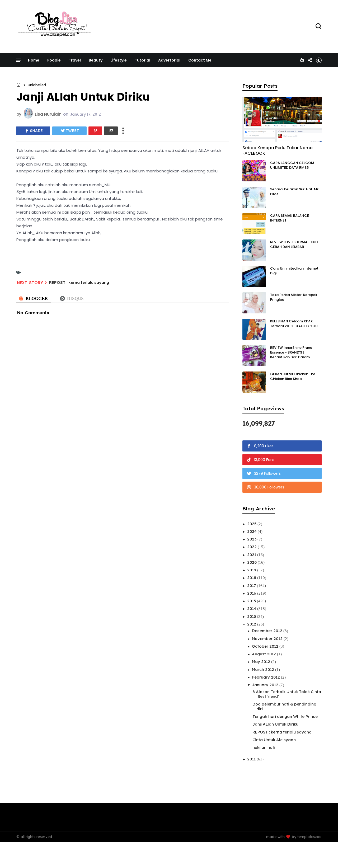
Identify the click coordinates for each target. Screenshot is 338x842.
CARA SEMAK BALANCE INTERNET (289, 218)
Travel (75, 60)
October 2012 (265, 646)
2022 (252, 546)
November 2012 (268, 638)
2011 (252, 758)
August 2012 (264, 653)
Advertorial (169, 60)
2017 (252, 585)
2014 (252, 608)
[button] (319, 60)
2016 (252, 593)
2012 (252, 624)
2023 (252, 539)
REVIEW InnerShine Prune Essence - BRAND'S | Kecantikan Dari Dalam (291, 352)
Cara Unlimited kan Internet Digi (294, 271)
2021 (252, 554)
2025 (252, 523)
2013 (252, 616)
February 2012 (266, 677)
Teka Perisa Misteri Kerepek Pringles (293, 297)
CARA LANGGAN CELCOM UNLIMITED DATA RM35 (292, 165)
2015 (252, 600)
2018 (252, 577)
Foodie (54, 60)
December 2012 (267, 630)
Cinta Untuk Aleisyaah (274, 739)
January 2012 (265, 684)
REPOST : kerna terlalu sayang (79, 282)
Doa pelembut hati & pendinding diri (284, 706)
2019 (252, 569)
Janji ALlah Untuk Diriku (275, 724)
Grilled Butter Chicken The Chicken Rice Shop (292, 376)
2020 (252, 562)
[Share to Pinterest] (95, 130)
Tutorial (142, 60)
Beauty (95, 60)
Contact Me (200, 60)
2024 (252, 531)
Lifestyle (118, 60)
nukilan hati (263, 747)
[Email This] (111, 130)
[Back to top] (325, 829)
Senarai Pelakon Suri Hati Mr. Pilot (294, 191)
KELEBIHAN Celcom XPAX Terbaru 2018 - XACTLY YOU (294, 323)
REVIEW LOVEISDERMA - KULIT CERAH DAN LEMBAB (295, 244)
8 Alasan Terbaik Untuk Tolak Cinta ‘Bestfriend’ (286, 694)
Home (33, 60)
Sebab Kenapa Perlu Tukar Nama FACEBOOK (277, 150)
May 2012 (261, 661)
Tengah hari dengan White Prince (285, 716)
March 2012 (263, 669)
